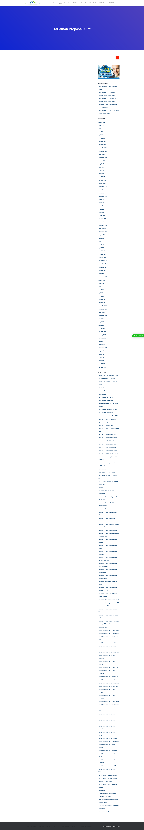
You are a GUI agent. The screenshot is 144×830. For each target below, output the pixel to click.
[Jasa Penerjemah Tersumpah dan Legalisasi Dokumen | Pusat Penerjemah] (32, 3)
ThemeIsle (117, 826)
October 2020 (102, 312)
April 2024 (101, 212)
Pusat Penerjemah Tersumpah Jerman (109, 683)
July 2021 (101, 283)
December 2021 (102, 273)
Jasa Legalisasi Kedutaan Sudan (107, 447)
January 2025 (102, 183)
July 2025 (101, 164)
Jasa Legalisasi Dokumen (105, 425)
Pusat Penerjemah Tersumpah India (108, 667)
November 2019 (102, 341)
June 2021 (101, 286)
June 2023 (101, 241)
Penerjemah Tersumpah (105, 509)
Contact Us (102, 3)
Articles (59, 3)
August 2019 (101, 351)
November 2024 (102, 189)
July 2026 (101, 125)
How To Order (92, 3)
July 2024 (101, 202)
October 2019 (102, 344)
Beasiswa (101, 387)
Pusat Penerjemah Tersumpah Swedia (108, 738)
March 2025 (101, 177)
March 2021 (101, 296)
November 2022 (102, 264)
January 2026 (102, 144)
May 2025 (101, 170)
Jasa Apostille (102, 394)
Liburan (100, 487)
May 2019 (101, 357)
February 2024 (102, 218)
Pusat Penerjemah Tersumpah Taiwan (108, 741)
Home (52, 3)
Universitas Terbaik (103, 811)
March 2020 (101, 328)
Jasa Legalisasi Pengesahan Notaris (108, 453)
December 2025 (102, 148)
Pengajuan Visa (102, 627)
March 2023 (101, 251)
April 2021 (101, 293)
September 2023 (102, 231)
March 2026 (101, 138)
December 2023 (102, 225)
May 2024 (101, 209)
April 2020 (101, 325)
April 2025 (101, 173)
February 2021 (102, 299)
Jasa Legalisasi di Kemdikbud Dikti (108, 416)
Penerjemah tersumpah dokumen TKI (108, 599)
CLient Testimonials (113, 3)
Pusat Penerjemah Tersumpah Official (108, 701)
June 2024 (101, 206)
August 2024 (101, 199)
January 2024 (102, 222)
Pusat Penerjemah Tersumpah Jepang (108, 679)
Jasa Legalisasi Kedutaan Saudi (107, 444)
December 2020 (102, 305)
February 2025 (102, 180)
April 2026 (101, 135)
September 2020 (102, 315)
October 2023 (102, 228)
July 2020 (101, 318)
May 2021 (101, 289)
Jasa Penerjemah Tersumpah (106, 472)
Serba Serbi (101, 790)
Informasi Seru (102, 391)
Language (83, 3)
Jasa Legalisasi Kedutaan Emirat (107, 434)
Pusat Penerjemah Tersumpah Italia (108, 676)
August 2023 (101, 235)
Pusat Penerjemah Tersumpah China (108, 642)
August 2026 (101, 122)
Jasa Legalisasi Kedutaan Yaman (107, 450)
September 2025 (102, 157)
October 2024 (102, 193)
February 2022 (102, 270)
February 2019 (102, 367)
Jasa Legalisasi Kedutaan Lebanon (108, 437)
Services (74, 3)
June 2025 (101, 167)
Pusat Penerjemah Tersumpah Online (108, 704)
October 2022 (102, 267)
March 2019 (101, 364)
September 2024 (102, 196)
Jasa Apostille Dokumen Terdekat (107, 409)
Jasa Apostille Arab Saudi (105, 397)
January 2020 (102, 335)
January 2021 (102, 302)
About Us (66, 3)
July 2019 (101, 354)
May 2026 (101, 131)
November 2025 (102, 151)
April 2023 (101, 248)
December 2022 (102, 260)
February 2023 (102, 254)
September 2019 (102, 347)
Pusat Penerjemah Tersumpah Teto (108, 750)
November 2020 (102, 309)
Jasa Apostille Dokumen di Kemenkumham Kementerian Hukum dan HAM (108, 403)
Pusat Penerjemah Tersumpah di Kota (108, 652)
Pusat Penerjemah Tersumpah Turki (108, 766)
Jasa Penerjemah (103, 469)
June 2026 (101, 128)
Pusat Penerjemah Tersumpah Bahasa (108, 630)
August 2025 (101, 160)
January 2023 (102, 257)
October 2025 (102, 154)
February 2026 (102, 141)
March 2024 (101, 215)
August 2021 (101, 280)
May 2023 (101, 244)
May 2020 (101, 322)
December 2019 (102, 338)
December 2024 (102, 186)
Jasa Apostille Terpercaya (105, 412)
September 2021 (102, 277)
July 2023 (101, 238)
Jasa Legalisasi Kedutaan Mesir (107, 441)
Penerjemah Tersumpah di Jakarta (107, 530)
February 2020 (102, 331)
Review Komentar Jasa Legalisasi (107, 775)
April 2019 (101, 360)
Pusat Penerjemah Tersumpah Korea (108, 686)
